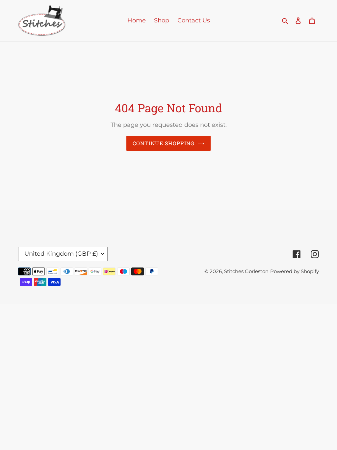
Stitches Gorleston (246, 271)
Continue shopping (164, 143)
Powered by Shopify (294, 271)
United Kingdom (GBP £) (61, 253)
